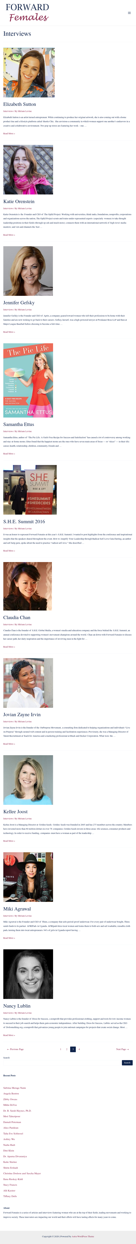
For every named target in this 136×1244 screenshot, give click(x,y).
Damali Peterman (12, 1122)
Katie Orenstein (18, 201)
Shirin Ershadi (10, 1167)
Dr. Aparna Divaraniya (15, 1156)
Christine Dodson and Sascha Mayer (22, 1173)
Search (6, 1057)
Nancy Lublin (17, 1005)
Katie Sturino (10, 1161)
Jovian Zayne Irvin (22, 714)
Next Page (122, 1049)
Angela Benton (11, 1093)
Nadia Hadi (9, 1144)
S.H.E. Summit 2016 (24, 521)
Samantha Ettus (18, 424)
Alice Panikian (10, 1127)
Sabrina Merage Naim (14, 1087)
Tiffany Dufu (10, 1196)
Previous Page (15, 1049)
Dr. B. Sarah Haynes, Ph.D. (17, 1110)
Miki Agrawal (17, 908)
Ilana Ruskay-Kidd (13, 1179)
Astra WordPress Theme (83, 1236)
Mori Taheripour (11, 1116)
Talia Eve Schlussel (13, 1133)
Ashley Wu (9, 1139)
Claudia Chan (16, 617)
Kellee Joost (15, 811)
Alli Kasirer (9, 1190)
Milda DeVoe (10, 1104)
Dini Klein (8, 1150)
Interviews (8, 111)
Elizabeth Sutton (19, 104)
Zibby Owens (10, 1099)
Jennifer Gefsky (19, 302)
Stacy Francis (10, 1184)
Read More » (9, 133)
